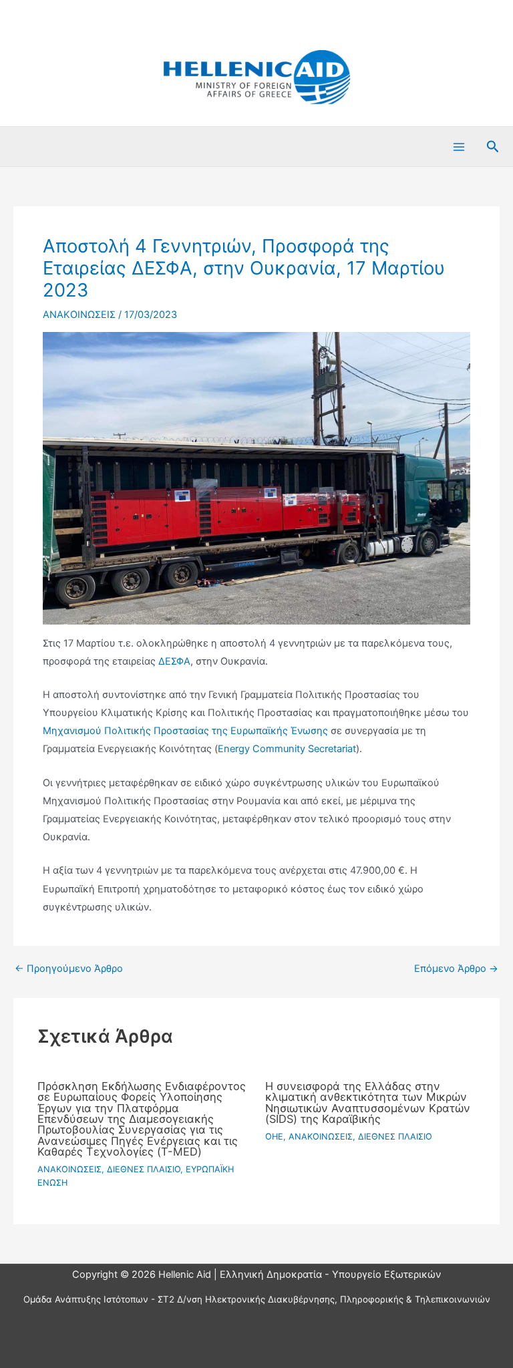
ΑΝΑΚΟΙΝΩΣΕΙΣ (79, 315)
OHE (274, 1137)
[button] (493, 147)
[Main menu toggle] (459, 147)
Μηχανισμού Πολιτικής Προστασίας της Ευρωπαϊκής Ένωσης (185, 731)
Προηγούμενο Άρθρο (69, 969)
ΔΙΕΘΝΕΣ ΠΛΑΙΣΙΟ (143, 1169)
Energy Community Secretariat (287, 749)
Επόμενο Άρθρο (456, 969)
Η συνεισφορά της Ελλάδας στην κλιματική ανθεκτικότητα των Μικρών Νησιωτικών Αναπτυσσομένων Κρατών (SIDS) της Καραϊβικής (367, 1102)
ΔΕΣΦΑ (174, 661)
